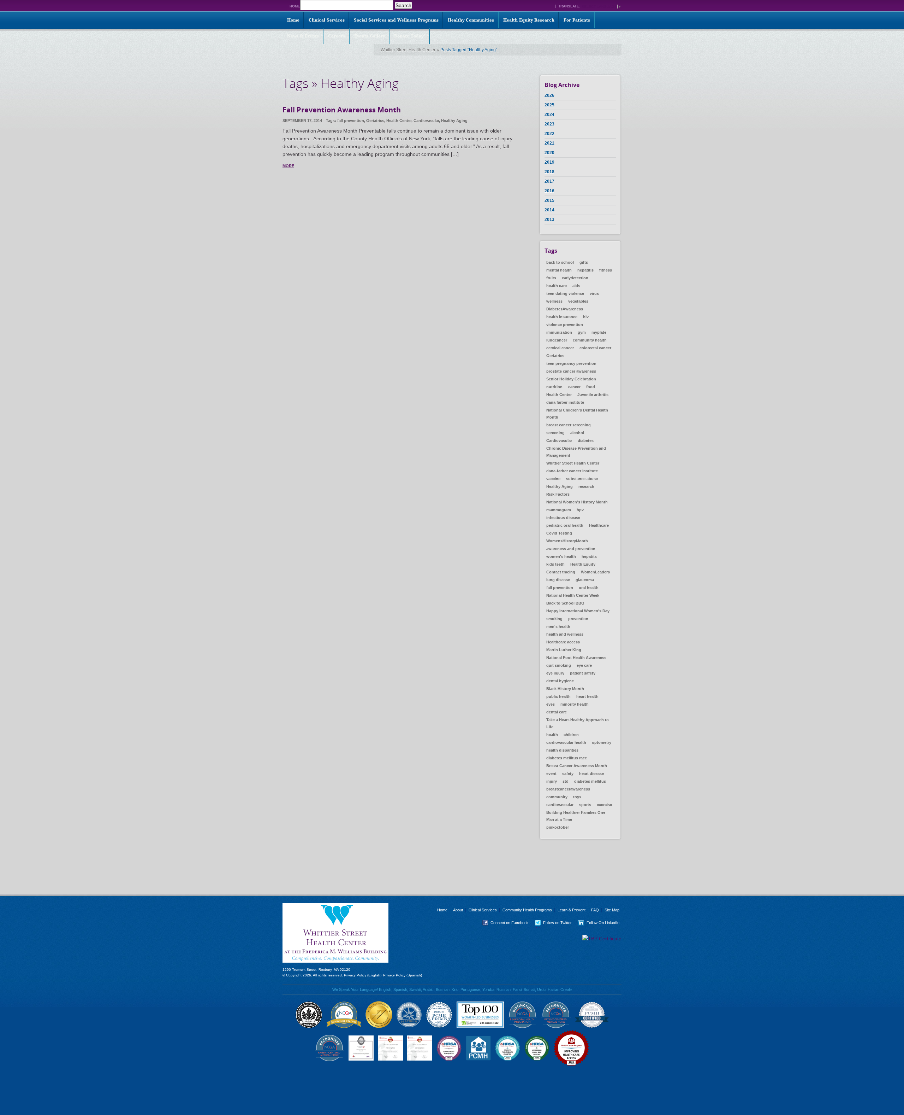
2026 (549, 95)
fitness (605, 270)
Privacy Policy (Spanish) (402, 975)
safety (567, 773)
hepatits (589, 556)
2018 (549, 171)
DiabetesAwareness (564, 309)
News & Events (303, 36)
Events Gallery (369, 36)
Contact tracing (560, 572)
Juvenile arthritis (592, 394)
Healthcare (599, 525)
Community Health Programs (527, 910)
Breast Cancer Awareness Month (576, 766)
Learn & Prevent (571, 910)
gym (582, 332)
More (288, 166)
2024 (549, 114)
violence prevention (564, 324)
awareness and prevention (570, 549)
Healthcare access (563, 642)
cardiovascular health (566, 742)
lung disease (558, 580)
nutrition (554, 387)
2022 (549, 133)
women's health (561, 556)
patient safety (582, 673)
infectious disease (563, 517)
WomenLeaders (595, 572)
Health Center (398, 120)
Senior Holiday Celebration (571, 379)
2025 (549, 105)
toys (577, 797)
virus (594, 293)
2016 (549, 190)
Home (295, 6)
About (458, 910)
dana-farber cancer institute (572, 471)
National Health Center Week (572, 595)
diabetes (586, 440)
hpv (580, 510)
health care (556, 286)
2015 (549, 200)
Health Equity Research (528, 20)
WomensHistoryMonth (567, 541)
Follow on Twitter (552, 923)
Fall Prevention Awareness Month (341, 110)
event (551, 773)
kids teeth (555, 564)
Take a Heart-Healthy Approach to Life (577, 723)
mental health (559, 270)
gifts (583, 262)
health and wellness (564, 634)
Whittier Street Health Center (408, 49)
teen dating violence (565, 293)
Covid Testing (559, 533)
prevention (578, 619)
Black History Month (565, 689)
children (571, 734)
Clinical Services (327, 20)
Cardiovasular (426, 120)
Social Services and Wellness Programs (396, 20)
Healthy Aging (454, 120)
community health (590, 340)
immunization (559, 332)
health (552, 734)
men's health (558, 626)
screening (555, 433)
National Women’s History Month (577, 502)
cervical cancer (560, 348)
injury (551, 781)
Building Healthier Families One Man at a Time (575, 816)
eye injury (555, 673)
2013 (549, 219)
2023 (549, 124)
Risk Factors (558, 494)
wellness (554, 301)
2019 (549, 162)
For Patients (577, 20)
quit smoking (558, 665)
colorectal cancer (595, 348)
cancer (574, 387)
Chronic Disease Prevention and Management (576, 451)
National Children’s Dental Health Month (577, 413)
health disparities (562, 750)
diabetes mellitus (590, 781)
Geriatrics (375, 120)
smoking (554, 619)
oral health (589, 587)
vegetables (578, 301)
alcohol (577, 433)
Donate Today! (409, 36)
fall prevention (350, 120)
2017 (549, 181)
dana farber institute (565, 402)
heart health (587, 696)
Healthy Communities (471, 20)
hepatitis (585, 270)
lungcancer (556, 340)
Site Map (612, 910)
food (590, 387)
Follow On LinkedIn (597, 923)
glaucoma (585, 580)
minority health (574, 704)
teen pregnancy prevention (571, 363)
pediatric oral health (564, 525)
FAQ (595, 910)
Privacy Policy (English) (362, 975)
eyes (550, 704)
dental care (556, 712)
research (586, 486)
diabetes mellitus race (566, 758)
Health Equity (582, 564)
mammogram (558, 510)
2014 (549, 210)
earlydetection (575, 278)
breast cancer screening (568, 425)
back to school (560, 262)
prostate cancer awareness (571, 371)
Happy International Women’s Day (577, 611)
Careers (336, 36)
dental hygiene (560, 681)
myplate (598, 332)
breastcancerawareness (568, 789)
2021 (549, 143)
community (556, 797)
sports (585, 804)
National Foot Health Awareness (576, 657)
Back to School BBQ (565, 603)
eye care (584, 665)
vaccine (553, 479)
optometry (601, 742)
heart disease (591, 773)
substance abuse (582, 479)
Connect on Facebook (504, 923)
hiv (586, 317)
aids (576, 286)
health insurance (561, 317)
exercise (604, 804)
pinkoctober (557, 827)
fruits (551, 278)
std (566, 781)
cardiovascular (559, 804)
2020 (549, 152)
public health (558, 696)
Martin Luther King (563, 650)
